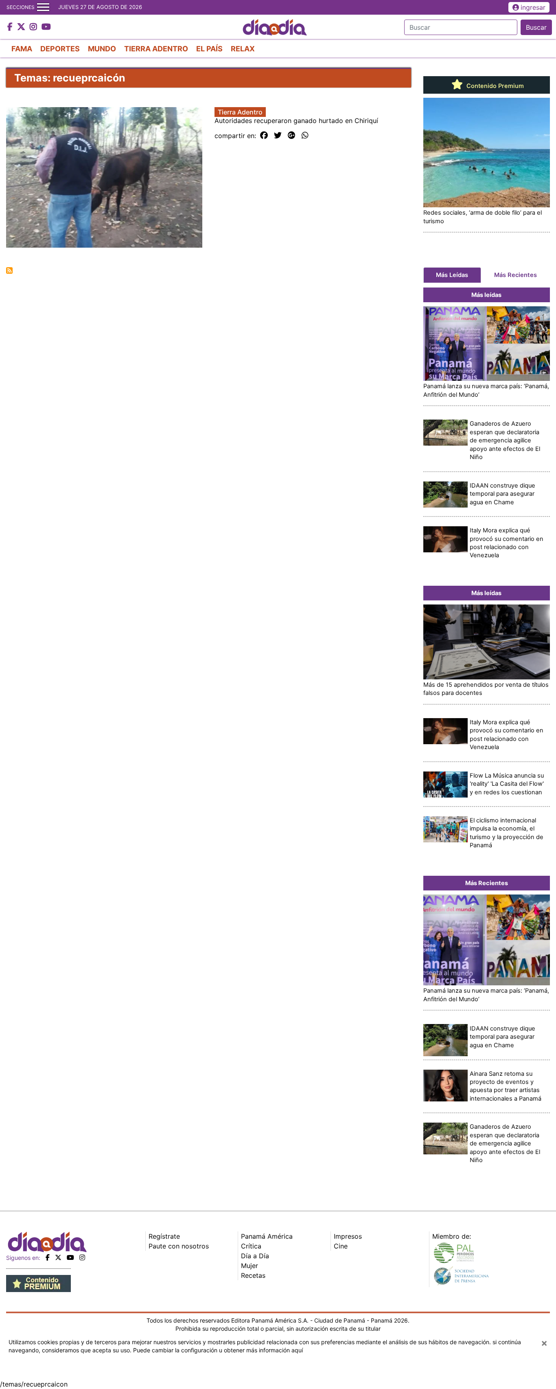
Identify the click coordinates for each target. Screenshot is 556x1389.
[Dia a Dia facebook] (11, 27)
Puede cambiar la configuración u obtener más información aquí (218, 1350)
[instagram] (82, 1257)
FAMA (21, 48)
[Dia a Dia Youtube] (46, 27)
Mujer (249, 1266)
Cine (341, 1246)
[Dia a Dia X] (22, 27)
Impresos (348, 1236)
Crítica (251, 1246)
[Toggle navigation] (43, 7)
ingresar (533, 7)
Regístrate (164, 1236)
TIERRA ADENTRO (156, 48)
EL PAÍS (209, 48)
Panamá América (267, 1236)
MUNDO (102, 48)
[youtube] (70, 1257)
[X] (58, 1257)
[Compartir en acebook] (264, 136)
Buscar (536, 27)
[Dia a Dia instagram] (34, 27)
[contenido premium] (38, 1283)
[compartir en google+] (292, 136)
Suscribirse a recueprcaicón (9, 270)
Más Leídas (452, 275)
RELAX (243, 48)
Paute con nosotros (179, 1246)
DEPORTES (60, 48)
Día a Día (255, 1256)
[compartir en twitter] (278, 136)
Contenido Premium (494, 86)
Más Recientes (515, 275)
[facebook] (48, 1257)
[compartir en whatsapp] (305, 136)
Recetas (253, 1275)
